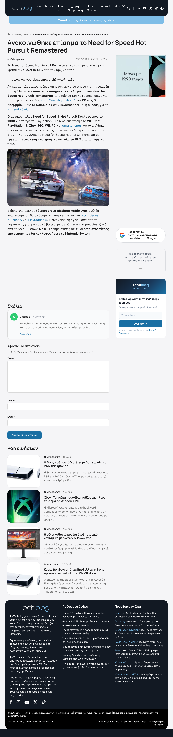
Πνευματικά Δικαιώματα (125, 712)
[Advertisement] (58, 268)
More (117, 6)
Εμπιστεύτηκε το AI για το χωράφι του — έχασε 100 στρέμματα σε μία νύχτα (138, 666)
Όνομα (11, 400)
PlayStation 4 (66, 100)
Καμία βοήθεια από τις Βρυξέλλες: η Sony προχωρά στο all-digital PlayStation (74, 571)
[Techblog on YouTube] (144, 8)
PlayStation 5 (37, 220)
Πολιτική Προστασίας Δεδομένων (38, 712)
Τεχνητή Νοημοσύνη (75, 8)
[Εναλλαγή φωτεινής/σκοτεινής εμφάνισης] (162, 8)
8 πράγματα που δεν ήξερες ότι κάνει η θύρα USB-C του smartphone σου (138, 678)
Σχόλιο (12, 358)
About (28, 721)
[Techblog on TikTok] (156, 8)
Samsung (97, 20)
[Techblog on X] (150, 8)
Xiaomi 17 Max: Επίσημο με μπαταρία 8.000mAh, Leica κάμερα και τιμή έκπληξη (137, 654)
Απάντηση (25, 334)
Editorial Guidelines (17, 716)
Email (11, 416)
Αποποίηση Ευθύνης (148, 712)
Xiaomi (111, 20)
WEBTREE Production (43, 721)
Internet (105, 6)
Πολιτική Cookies (64, 712)
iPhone (83, 20)
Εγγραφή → (140, 323)
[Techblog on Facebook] (134, 8)
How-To (60, 8)
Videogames (17, 59)
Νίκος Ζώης (102, 59)
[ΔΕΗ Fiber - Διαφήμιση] (141, 76)
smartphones (72, 125)
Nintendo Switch (19, 109)
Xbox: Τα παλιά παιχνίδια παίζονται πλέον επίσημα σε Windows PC (74, 499)
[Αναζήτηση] (128, 8)
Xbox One (48, 100)
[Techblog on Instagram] (139, 8)
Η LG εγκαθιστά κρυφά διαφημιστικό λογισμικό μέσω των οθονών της (71, 536)
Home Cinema (91, 8)
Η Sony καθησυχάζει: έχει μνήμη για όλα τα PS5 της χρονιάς (75, 464)
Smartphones (44, 6)
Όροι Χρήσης (14, 712)
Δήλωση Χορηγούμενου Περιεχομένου (93, 712)
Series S (16, 220)
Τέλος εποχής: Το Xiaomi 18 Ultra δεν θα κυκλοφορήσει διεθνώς (138, 633)
